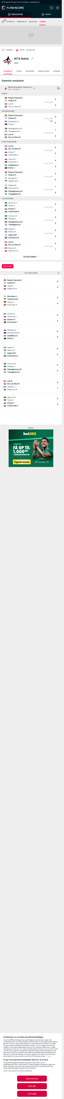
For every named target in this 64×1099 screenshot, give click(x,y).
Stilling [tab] (8, 266)
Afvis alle (32, 1086)
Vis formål (32, 1094)
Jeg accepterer (32, 1079)
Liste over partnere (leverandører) (17, 1071)
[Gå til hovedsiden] (15, 8)
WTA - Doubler (27, 50)
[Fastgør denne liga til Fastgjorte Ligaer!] (32, 58)
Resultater (43, 71)
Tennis (9, 50)
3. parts (48, 1056)
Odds (19, 71)
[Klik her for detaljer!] (31, 102)
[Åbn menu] (57, 7)
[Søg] (51, 7)
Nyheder (30, 71)
